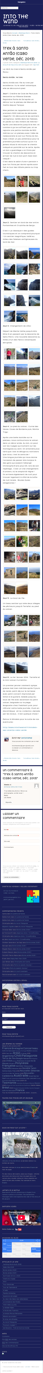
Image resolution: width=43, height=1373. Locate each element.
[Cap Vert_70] (9, 385)
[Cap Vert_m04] (9, 588)
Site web (7, 841)
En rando (34, 62)
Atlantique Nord (24, 33)
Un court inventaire (20, 971)
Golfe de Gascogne (8, 1051)
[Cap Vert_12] (9, 197)
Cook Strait (5, 1073)
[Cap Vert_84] (9, 620)
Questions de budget (10, 1296)
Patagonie (29, 1055)
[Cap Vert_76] (21, 494)
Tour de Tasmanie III (10, 1287)
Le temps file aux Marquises (12, 1313)
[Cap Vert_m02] (21, 573)
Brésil (16, 1053)
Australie (21, 1075)
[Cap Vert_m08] (33, 510)
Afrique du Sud (10, 1085)
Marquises (28, 1066)
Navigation (21, 2)
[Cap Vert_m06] (9, 494)
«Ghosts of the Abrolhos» (11, 1161)
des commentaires (10, 1343)
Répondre (9, 802)
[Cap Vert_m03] (33, 573)
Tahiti (33, 1068)
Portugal (23, 1051)
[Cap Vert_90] (9, 667)
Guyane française (19, 1088)
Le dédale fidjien (8, 1308)
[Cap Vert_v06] (9, 354)
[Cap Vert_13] (21, 197)
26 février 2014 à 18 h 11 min (13, 787)
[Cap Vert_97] (9, 369)
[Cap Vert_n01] (21, 620)
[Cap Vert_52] (21, 253)
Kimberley (22, 1078)
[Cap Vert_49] (33, 197)
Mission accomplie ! (10, 1316)
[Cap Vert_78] (21, 510)
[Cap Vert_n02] (21, 667)
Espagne (18, 1051)
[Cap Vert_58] (21, 285)
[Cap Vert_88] (33, 652)
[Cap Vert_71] (33, 385)
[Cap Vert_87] (9, 652)
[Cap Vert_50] (9, 213)
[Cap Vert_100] (9, 417)
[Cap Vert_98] (21, 385)
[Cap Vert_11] (33, 181)
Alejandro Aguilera (8, 926)
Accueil (14, 33)
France (6, 1048)
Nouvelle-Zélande (30, 1070)
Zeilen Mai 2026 (8, 1267)
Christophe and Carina (22, 962)
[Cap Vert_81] (9, 557)
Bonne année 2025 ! (10, 1273)
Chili (17, 1055)
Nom (6, 830)
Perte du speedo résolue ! (23, 965)
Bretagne (17, 1048)
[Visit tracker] (3, 1354)
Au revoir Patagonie (21, 923)
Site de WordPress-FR (10, 1346)
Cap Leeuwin (31, 1078)
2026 (21, 1240)
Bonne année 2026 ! (24, 930)
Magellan (34, 1058)
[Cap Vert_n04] (33, 620)
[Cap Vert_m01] (9, 573)
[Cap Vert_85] (9, 636)
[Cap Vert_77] (9, 510)
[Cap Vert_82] (21, 557)
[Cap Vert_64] (21, 316)
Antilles (27, 1088)
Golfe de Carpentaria (12, 1078)
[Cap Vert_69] (33, 369)
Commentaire (9, 847)
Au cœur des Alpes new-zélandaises (15, 1299)
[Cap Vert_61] (33, 300)
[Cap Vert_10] (9, 181)
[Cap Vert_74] (21, 401)
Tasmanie (9, 1082)
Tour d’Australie (8, 1284)
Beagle (19, 1058)
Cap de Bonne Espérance (22, 1085)
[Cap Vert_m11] (33, 557)
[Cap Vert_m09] (9, 541)
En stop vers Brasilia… (10, 1319)
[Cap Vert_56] (33, 269)
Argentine (8, 1056)
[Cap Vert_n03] (21, 636)
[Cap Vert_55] (21, 269)
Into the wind (15, 18)
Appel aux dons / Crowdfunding (28, 933)
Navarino (27, 1058)
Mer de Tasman (14, 1073)
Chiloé (9, 1061)
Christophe (26, 738)
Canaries (34, 1051)
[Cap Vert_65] (21, 354)
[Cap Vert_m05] (21, 588)
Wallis (10, 1071)
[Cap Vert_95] (9, 300)
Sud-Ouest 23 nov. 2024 (11, 1276)
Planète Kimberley (9, 1293)
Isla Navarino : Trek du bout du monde (16, 1328)
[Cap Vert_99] (9, 401)
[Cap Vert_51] (9, 253)
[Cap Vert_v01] (21, 181)
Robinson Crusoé (23, 1061)
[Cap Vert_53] (33, 253)
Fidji (14, 1071)
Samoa (5, 1071)
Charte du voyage (9, 1279)
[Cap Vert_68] (21, 369)
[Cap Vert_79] (9, 526)
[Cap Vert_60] (21, 300)
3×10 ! (5, 1282)
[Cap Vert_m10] (33, 541)
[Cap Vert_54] (9, 269)
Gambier (20, 1066)
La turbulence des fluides (11, 1302)
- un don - (27, 1367)
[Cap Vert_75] (33, 401)
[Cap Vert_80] (21, 526)
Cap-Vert (36, 65)
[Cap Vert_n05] (21, 652)
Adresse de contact (11, 836)
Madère (29, 1051)
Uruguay (23, 1053)
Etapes (32, 1167)
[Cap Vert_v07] (33, 526)
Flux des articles (9, 1339)
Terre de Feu (9, 1058)
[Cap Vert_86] (33, 636)
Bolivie (14, 1061)
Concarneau (30, 1048)
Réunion (37, 1083)
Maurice (31, 1083)
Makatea (15, 1068)
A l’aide (5, 1290)
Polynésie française (15, 1064)
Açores (32, 1088)
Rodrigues (26, 1083)
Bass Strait (16, 1080)
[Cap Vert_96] (33, 354)
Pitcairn (12, 1063)
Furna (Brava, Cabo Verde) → (31, 40)
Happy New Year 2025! (19, 958)
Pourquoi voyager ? (9, 1325)
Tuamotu (7, 1068)
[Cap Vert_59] (33, 285)
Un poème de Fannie (18, 914)
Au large (17, 1167)
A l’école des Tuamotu (10, 1310)
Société (26, 1068)
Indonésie (19, 1083)
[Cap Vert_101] (21, 417)
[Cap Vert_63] (9, 316)
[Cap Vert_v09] (21, 541)
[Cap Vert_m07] (33, 494)
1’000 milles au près (10, 1305)
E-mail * (5, 1019)
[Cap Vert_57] (9, 285)
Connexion (5, 1336)
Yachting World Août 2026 (12, 1264)
